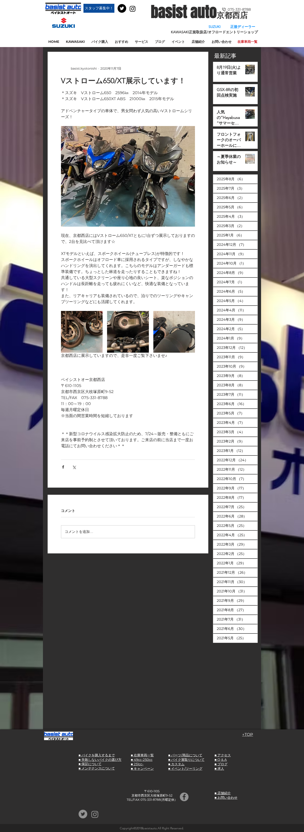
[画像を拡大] (82, 332)
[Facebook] (184, 797)
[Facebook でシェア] (63, 467)
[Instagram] (132, 9)
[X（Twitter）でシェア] (74, 467)
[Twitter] (122, 8)
